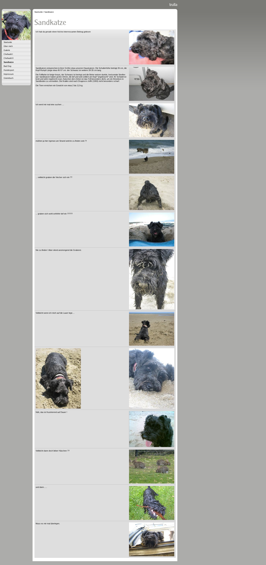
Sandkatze (9, 62)
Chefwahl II (8, 58)
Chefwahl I (8, 54)
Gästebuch (8, 78)
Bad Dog (7, 66)
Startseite (8, 42)
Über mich (8, 46)
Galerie (7, 50)
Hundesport (9, 70)
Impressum (9, 74)
